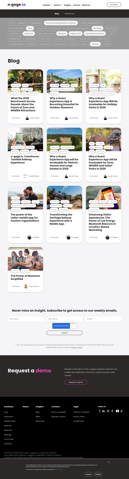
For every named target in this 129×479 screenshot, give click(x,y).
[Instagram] (109, 412)
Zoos (30, 28)
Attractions (42, 28)
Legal (75, 406)
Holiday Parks (9, 421)
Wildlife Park (15, 39)
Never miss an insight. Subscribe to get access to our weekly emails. (64, 310)
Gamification (86, 39)
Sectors (57, 5)
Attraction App (16, 28)
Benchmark (31, 39)
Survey (84, 44)
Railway (31, 44)
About (26, 406)
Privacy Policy (79, 416)
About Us (86, 5)
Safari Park (45, 44)
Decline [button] (98, 474)
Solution (46, 5)
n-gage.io (21, 23)
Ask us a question (58, 412)
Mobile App (111, 28)
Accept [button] (88, 474)
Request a (29, 370)
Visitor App (56, 28)
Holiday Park (102, 39)
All (11, 23)
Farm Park (45, 39)
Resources (69, 13)
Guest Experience (45, 33)
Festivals (59, 39)
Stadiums (8, 444)
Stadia (73, 44)
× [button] (108, 462)
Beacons (62, 33)
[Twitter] (100, 412)
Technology (35, 23)
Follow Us (102, 406)
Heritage (97, 28)
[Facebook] (113, 412)
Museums (29, 33)
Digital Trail (76, 33)
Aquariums (15, 33)
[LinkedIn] (104, 412)
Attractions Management (77, 28)
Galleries (71, 39)
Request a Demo (76, 382)
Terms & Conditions (81, 412)
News (38, 416)
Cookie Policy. (59, 469)
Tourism (95, 44)
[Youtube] (118, 412)
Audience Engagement (91, 23)
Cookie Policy (78, 421)
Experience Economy (95, 33)
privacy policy (77, 347)
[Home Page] (17, 4)
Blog (57, 13)
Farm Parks (9, 439)
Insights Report (17, 44)
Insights (67, 5)
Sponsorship (60, 44)
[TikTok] (122, 412)
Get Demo (114, 4)
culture (107, 44)
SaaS (111, 33)
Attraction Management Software (61, 23)
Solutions (8, 406)
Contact (76, 5)
